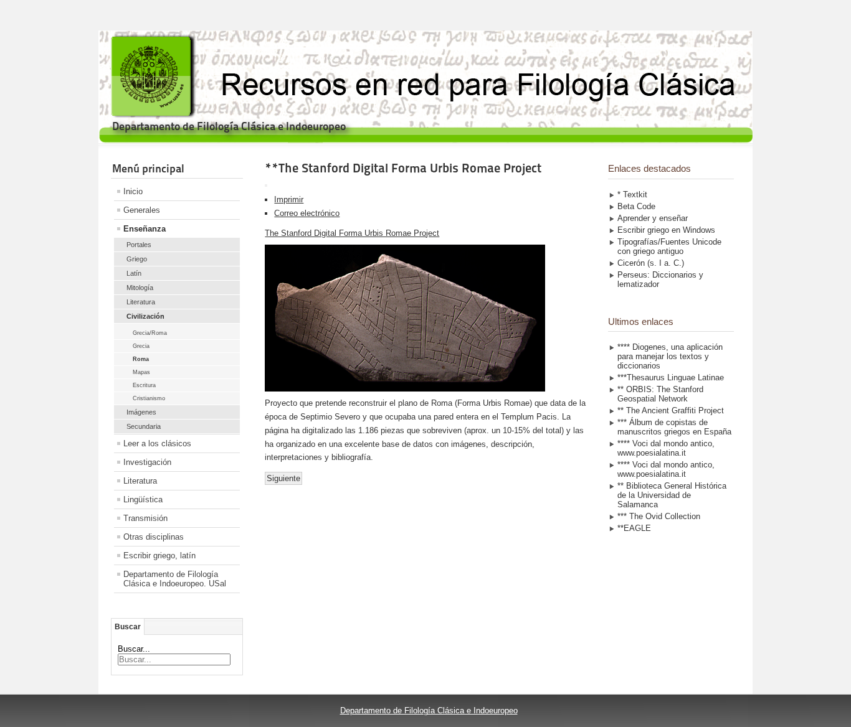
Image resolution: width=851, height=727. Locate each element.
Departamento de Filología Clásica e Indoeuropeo (429, 710)
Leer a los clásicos (157, 443)
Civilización (145, 316)
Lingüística (143, 499)
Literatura (140, 302)
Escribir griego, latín (159, 555)
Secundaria (143, 426)
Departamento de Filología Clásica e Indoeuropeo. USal (174, 579)
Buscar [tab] (128, 627)
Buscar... (134, 649)
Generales (141, 210)
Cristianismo (149, 398)
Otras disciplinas (153, 537)
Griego (136, 259)
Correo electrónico (307, 213)
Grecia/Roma (150, 333)
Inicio (133, 191)
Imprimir (288, 199)
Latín (133, 273)
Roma (141, 359)
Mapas (141, 372)
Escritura (144, 385)
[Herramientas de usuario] (266, 185)
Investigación (147, 462)
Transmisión (145, 518)
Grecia (141, 346)
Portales (138, 244)
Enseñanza (144, 228)
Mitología (139, 287)
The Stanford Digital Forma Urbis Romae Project (352, 233)
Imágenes (141, 412)
